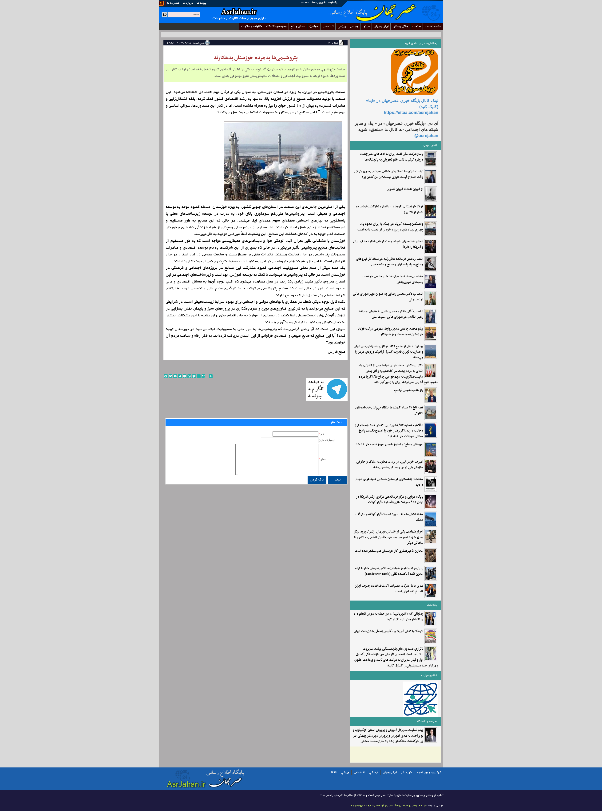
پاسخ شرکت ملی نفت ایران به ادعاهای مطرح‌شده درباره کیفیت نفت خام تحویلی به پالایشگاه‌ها (391, 157)
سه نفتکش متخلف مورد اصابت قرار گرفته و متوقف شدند (389, 517)
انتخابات (359, 772)
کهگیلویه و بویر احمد (428, 772)
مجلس (354, 26)
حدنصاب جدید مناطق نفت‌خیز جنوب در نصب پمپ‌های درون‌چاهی (392, 279)
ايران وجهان (381, 26)
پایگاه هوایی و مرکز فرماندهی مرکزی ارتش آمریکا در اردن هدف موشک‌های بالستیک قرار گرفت (389, 499)
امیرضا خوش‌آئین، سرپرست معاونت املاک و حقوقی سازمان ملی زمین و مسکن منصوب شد (389, 464)
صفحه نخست (433, 26)
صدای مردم (298, 26)
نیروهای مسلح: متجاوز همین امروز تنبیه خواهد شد (389, 444)
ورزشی (342, 26)
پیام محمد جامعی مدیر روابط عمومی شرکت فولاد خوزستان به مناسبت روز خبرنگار (390, 331)
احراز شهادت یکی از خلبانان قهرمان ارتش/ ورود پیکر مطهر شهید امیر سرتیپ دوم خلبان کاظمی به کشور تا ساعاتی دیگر (388, 537)
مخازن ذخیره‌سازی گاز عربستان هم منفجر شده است (389, 551)
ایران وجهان (390, 772)
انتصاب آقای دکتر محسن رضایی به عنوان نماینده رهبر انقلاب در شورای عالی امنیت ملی (391, 314)
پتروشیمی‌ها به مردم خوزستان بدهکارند (256, 58)
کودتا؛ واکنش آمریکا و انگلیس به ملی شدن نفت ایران (388, 631)
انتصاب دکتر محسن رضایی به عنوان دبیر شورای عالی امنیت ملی (388, 297)
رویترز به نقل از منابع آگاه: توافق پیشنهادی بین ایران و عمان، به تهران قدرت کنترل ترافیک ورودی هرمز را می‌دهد (388, 352)
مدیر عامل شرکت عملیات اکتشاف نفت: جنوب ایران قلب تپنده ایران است (389, 588)
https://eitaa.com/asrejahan (411, 112)
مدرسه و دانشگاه (276, 26)
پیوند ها (201, 3)
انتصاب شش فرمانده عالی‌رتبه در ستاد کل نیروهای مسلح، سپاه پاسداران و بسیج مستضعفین (389, 262)
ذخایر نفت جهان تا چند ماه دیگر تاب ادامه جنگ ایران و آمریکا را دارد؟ (388, 244)
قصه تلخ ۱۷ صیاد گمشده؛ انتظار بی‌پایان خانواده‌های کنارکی (389, 410)
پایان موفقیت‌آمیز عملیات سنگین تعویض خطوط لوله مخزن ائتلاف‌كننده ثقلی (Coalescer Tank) (389, 571)
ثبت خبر (328, 26)
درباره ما (188, 3)
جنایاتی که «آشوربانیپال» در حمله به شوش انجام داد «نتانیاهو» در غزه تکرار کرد (388, 616)
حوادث (313, 26)
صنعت (416, 26)
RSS (334, 772)
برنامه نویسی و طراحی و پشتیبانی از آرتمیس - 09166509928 (388, 805)
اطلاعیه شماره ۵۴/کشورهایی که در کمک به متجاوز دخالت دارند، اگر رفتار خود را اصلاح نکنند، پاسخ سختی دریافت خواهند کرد (389, 431)
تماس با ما (173, 3)
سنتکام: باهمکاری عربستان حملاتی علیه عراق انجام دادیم (389, 482)
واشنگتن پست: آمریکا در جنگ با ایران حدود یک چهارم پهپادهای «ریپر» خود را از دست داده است (390, 227)
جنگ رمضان (400, 26)
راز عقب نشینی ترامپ (408, 390)
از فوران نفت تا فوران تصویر (405, 189)
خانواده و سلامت (251, 26)
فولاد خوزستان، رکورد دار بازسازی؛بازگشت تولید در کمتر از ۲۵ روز (389, 209)
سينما (366, 26)
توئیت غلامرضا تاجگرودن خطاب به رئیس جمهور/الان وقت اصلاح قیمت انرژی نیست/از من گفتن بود (388, 174)
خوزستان (406, 772)
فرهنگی (373, 772)
